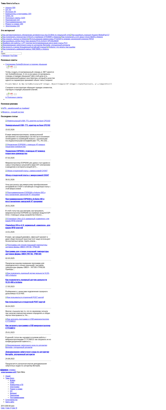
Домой (7, 376)
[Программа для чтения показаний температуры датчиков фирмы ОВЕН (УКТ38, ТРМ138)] (28, 247)
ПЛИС (12, 382)
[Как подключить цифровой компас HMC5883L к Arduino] (25, 49)
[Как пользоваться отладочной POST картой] (24, 297)
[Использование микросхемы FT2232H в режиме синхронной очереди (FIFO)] (61, 39)
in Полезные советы (13, 97)
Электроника (14, 387)
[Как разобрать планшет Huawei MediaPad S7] (89, 35)
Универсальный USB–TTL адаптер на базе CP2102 (27, 125)
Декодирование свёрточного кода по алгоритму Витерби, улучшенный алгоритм (27, 353)
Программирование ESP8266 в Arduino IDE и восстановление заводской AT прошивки (24, 200)
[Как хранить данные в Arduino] (14, 39)
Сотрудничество (11, 400)
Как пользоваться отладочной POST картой (25, 302)
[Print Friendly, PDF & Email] (11, 68)
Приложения (14, 395)
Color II (8, 408)
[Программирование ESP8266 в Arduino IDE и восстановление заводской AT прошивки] (28, 195)
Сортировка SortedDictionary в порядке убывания (26, 64)
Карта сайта (9, 402)
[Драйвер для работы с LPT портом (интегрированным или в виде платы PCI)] (34, 43)
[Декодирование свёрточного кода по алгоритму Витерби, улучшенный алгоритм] (35, 45)
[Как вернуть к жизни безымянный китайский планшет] (24, 47)
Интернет (13, 393)
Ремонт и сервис (16, 389)
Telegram (6, 56)
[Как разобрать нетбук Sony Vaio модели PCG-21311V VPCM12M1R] (30, 41)
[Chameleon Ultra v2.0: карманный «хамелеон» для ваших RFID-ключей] (28, 221)
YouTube (13, 56)
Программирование (17, 398)
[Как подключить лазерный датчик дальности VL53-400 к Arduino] (28, 275)
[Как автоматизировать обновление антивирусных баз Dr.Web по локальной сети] (35, 35)
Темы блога (9, 378)
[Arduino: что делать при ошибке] (61, 47)
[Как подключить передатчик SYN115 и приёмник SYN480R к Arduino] (30, 37)
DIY (11, 391)
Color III (14, 408)
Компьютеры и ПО (16, 385)
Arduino (12, 380)
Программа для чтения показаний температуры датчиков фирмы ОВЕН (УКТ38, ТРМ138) (27, 252)
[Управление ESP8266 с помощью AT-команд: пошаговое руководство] (28, 147)
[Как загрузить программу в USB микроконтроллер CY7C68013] (28, 321)
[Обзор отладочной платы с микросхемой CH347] (26, 171)
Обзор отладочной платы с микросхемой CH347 (27, 175)
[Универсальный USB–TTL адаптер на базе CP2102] (27, 121)
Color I (3, 408)
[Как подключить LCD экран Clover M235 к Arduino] (81, 37)
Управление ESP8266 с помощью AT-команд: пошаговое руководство (25, 152)
